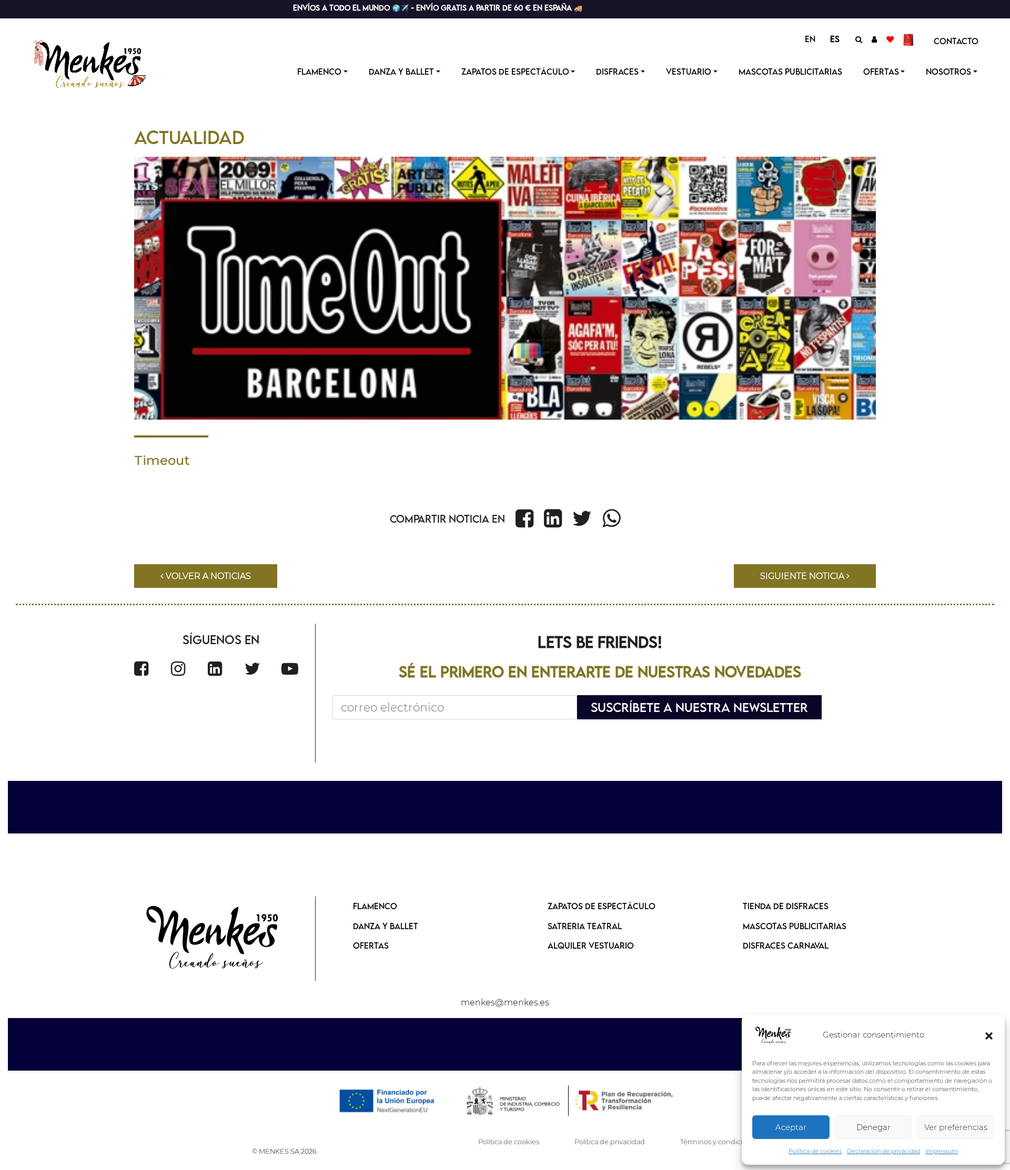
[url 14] (890, 39)
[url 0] (773, 1035)
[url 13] (874, 39)
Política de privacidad (609, 1142)
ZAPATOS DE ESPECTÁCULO (601, 906)
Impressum (941, 1151)
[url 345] (611, 518)
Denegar (873, 1127)
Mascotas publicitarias (790, 71)
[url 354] (213, 939)
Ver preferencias (955, 1127)
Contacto (956, 41)
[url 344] (582, 518)
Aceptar (790, 1127)
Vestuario (688, 71)
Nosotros (948, 71)
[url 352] (289, 668)
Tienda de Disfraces (786, 906)
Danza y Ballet (401, 71)
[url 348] (141, 668)
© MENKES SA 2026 (284, 1151)
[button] (989, 1035)
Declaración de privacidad (883, 1151)
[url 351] (252, 668)
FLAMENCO (375, 906)
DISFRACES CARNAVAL (786, 945)
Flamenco (319, 71)
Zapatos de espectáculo (515, 71)
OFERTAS (881, 71)
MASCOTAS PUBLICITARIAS (794, 926)
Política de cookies (815, 1151)
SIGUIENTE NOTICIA (803, 576)
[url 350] (215, 668)
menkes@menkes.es (505, 1003)
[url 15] (909, 39)
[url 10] (99, 63)
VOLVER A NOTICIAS (207, 576)
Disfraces (617, 71)
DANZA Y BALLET (385, 926)
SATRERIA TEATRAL (585, 926)
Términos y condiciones (719, 1142)
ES (835, 39)
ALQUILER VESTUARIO (591, 945)
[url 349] (178, 668)
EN (810, 39)
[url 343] (553, 518)
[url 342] (524, 518)
